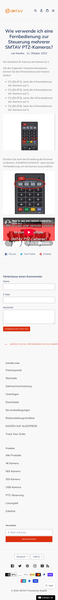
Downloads (12, 402)
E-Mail (6, 294)
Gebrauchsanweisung (19, 386)
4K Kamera (12, 463)
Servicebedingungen (18, 410)
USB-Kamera (13, 487)
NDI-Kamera (13, 471)
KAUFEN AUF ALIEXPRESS (21, 426)
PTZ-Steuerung (15, 495)
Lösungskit (12, 503)
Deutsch (21, 556)
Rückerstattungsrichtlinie (20, 418)
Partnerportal (14, 370)
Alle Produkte (13, 455)
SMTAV (22, 590)
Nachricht (8, 307)
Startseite (11, 378)
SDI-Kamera (13, 479)
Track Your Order (16, 434)
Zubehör (10, 511)
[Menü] (53, 10)
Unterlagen (12, 394)
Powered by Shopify (37, 590)
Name (6, 281)
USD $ (36, 556)
